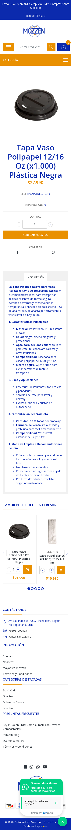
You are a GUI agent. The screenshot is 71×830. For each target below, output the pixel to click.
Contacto (8, 656)
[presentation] (4, 553)
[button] (28, 588)
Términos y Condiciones (17, 674)
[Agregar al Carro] (27, 569)
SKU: (23, 194)
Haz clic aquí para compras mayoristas (43, 789)
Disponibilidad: (34, 205)
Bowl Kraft (9, 690)
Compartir (35, 247)
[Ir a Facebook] (25, 766)
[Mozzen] (34, 31)
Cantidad (35, 216)
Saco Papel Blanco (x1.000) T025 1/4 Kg (52, 559)
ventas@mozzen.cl (20, 636)
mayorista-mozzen (14, 668)
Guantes (8, 696)
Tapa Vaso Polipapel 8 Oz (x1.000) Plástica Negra (18, 557)
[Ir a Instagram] (31, 766)
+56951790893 (18, 630)
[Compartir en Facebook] (18, 252)
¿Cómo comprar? (13, 740)
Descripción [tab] (35, 277)
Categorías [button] (11, 60)
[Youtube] (45, 766)
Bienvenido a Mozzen (45, 783)
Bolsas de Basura (13, 702)
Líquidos (8, 708)
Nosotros (9, 662)
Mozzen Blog (11, 735)
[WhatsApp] (37, 766)
